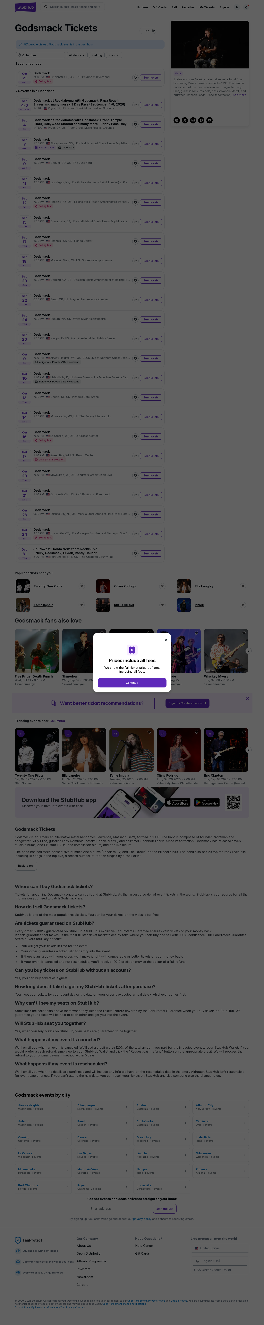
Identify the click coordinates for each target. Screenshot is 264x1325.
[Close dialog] (166, 640)
